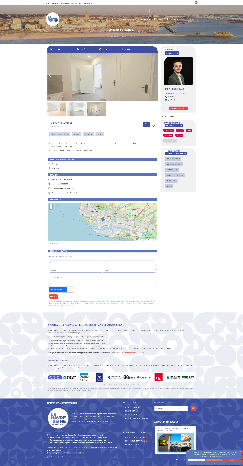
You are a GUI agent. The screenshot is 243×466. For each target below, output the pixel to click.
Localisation (88, 134)
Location (76, 134)
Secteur (179, 135)
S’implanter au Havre (173, 159)
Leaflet (139, 240)
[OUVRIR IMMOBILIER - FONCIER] (135, 19)
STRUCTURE (106, 260)
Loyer (189, 130)
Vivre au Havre (171, 181)
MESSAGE (51, 275)
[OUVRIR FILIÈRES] (164, 19)
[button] (49, 74)
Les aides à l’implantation (175, 175)
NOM (50, 260)
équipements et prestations (60, 134)
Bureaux (132, 36)
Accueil (110, 36)
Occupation (168, 135)
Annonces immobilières (121, 36)
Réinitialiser (171, 141)
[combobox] (171, 408)
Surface (179, 130)
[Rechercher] (193, 408)
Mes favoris (169, 116)
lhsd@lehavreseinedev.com (66, 305)
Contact (99, 134)
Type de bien (169, 130)
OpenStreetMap (146, 240)
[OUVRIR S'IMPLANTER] (151, 19)
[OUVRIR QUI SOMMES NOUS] (184, 19)
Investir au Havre (172, 170)
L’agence (169, 186)
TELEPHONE (52, 267)
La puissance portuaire (174, 164)
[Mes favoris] (162, 116)
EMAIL (104, 267)
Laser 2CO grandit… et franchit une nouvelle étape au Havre (173, 429)
